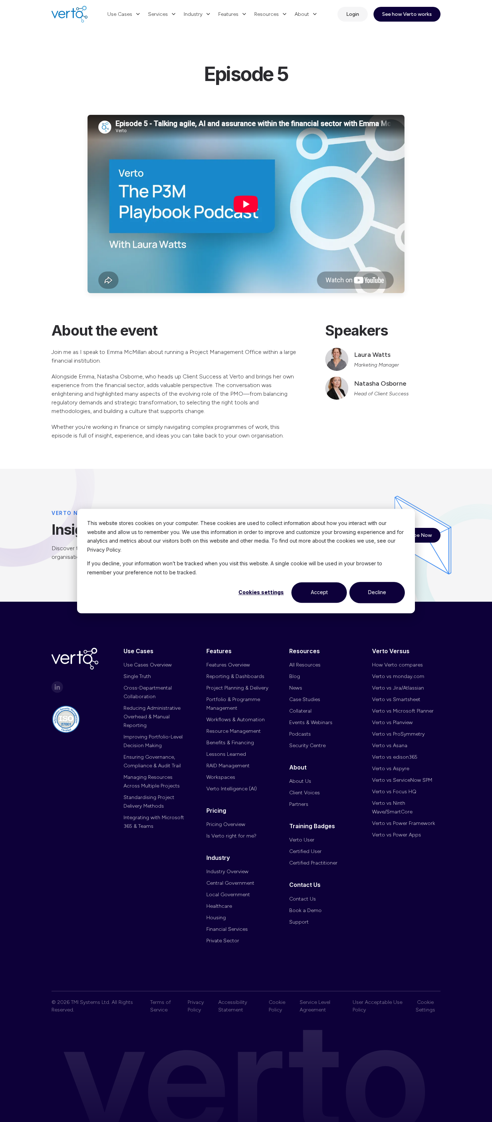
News (295, 688)
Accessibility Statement (232, 1006)
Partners (298, 804)
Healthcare (219, 906)
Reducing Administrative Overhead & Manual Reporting (152, 716)
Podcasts (300, 734)
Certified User (305, 851)
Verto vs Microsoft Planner (403, 711)
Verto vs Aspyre (390, 769)
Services (158, 14)
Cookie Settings (425, 1006)
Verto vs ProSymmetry (398, 734)
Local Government (228, 895)
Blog (294, 676)
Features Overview (228, 665)
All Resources (305, 665)
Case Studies (304, 699)
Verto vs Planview (392, 722)
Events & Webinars (310, 722)
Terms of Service (160, 1006)
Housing (216, 918)
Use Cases (119, 14)
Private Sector (222, 941)
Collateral (300, 711)
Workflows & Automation (235, 720)
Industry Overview (227, 872)
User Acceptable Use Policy (377, 1006)
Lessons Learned (226, 754)
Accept (319, 592)
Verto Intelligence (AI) (231, 789)
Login (352, 14)
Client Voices (304, 793)
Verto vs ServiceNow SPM (402, 780)
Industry (193, 14)
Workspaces (220, 777)
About (302, 14)
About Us (300, 781)
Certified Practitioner (313, 863)
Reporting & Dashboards (235, 676)
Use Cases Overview (148, 665)
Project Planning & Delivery (237, 688)
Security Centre (307, 745)
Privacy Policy (196, 1006)
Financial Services (227, 929)
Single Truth (137, 676)
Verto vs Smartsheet (396, 699)
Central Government (230, 883)
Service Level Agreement (315, 1006)
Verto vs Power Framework (403, 823)
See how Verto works (407, 14)
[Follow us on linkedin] (57, 687)
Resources (266, 14)
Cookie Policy (277, 1006)
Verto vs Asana (389, 745)
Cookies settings (261, 592)
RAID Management (228, 766)
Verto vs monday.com (398, 676)
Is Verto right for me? (231, 836)
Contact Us (302, 899)
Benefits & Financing (230, 743)
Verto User (301, 840)
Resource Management (233, 731)
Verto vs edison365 (394, 757)
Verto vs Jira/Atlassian (398, 688)
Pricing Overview (225, 824)
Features (228, 14)
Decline (377, 592)
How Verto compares (397, 665)
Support (299, 922)
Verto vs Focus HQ (394, 792)
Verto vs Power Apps (396, 835)
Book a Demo (305, 910)
